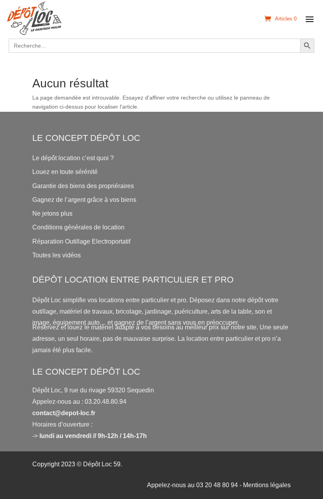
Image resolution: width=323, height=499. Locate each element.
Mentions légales (267, 485)
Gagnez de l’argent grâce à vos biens (84, 199)
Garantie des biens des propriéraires (83, 186)
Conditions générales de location (78, 227)
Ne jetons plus (52, 213)
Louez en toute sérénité (65, 171)
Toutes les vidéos (56, 255)
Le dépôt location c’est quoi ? (73, 158)
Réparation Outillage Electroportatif (81, 241)
